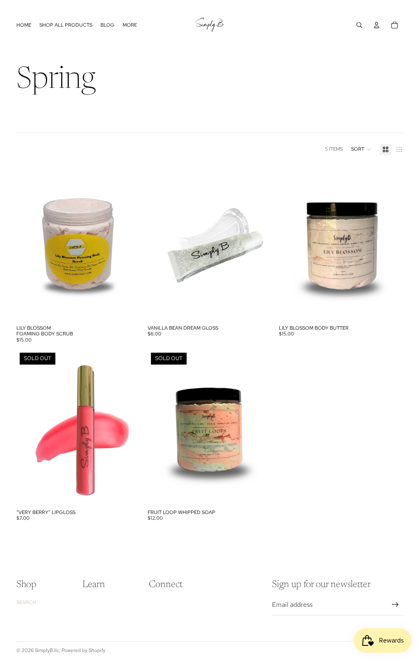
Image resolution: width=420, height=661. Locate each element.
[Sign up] (395, 605)
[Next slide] (128, 243)
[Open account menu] (377, 25)
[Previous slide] (28, 243)
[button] (361, 149)
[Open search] (359, 25)
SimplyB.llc (47, 650)
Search (26, 602)
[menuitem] (130, 25)
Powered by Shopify (83, 650)
